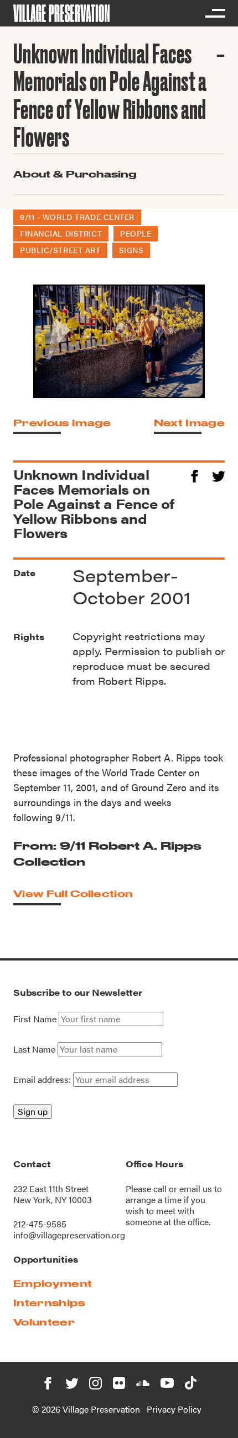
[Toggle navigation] (215, 13)
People (135, 233)
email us (195, 1188)
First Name (34, 1018)
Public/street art (60, 249)
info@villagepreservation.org (69, 1234)
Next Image (189, 422)
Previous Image (62, 422)
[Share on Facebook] (194, 474)
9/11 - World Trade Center (77, 216)
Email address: (43, 1079)
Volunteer (44, 1322)
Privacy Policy (174, 1409)
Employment (52, 1283)
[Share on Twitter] (218, 474)
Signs (131, 249)
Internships (49, 1302)
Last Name (34, 1049)
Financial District (61, 233)
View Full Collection (73, 893)
